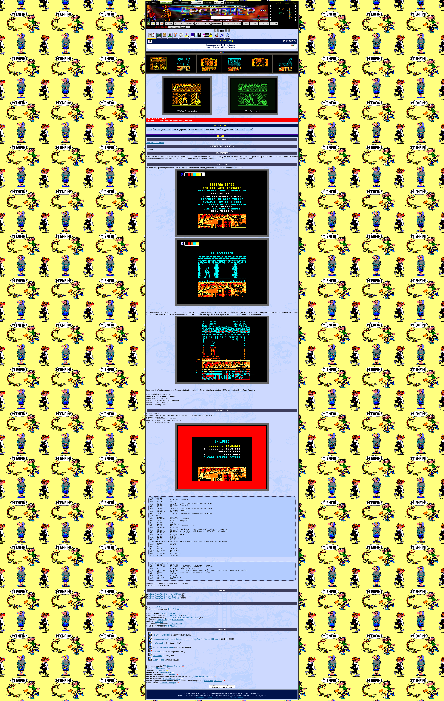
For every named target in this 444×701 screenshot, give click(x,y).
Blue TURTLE (177, 620)
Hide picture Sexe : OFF (179, 27)
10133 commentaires (232, 23)
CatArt (249, 130)
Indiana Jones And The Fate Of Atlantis (164, 598)
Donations (264, 23)
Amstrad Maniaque (168, 683)
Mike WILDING (171, 626)
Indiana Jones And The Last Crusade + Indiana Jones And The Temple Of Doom (185, 639)
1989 (149, 130)
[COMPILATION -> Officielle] (150, 635)
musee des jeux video (204, 677)
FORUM (274, 23)
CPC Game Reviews (172, 666)
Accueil (169, 23)
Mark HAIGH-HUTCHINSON (187, 618)
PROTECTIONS (203, 23)
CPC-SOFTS (165, 3)
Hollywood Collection (161, 635)
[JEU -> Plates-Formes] (150, 42)
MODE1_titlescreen (162, 130)
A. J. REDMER (176, 624)
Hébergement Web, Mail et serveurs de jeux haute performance (222, 698)
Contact (254, 23)
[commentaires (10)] (227, 36)
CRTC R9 (240, 130)
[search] (233, 17)
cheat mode (209, 130)
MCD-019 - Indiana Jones (163, 647)
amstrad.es (160, 670)
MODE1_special (179, 130)
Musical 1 (186, 615)
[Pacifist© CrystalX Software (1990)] (283, 20)
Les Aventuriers (159, 643)
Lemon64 (171, 674)
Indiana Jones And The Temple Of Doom (164, 594)
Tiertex (171, 618)
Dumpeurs (216, 23)
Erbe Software (174, 609)
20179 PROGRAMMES (184, 23)
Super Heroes (158, 660)
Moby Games (161, 668)
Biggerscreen (227, 130)
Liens (246, 23)
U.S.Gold (158, 607)
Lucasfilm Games (168, 613)
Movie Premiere (159, 652)
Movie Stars (157, 656)
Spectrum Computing (171, 679)
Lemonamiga (165, 672)
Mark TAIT (159, 622)
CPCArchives (197, 3)
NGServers (219, 3)
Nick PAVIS (162, 620)
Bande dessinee (195, 130)
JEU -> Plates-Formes (155, 143)
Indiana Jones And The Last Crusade (163, 596)
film (218, 130)
